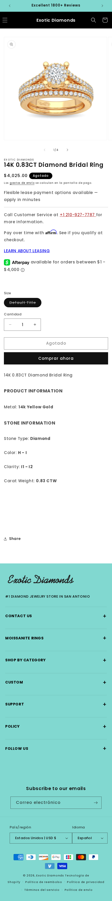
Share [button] (15, 538)
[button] (93, 20)
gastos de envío (22, 183)
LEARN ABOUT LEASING (27, 251)
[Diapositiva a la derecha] (67, 150)
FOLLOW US (56, 748)
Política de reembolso (43, 882)
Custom (56, 682)
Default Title (25, 303)
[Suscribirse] (95, 803)
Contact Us (56, 616)
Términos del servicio (42, 890)
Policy (56, 726)
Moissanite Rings (56, 638)
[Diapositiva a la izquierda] (44, 150)
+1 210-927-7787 (78, 214)
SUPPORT (56, 704)
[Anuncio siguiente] (102, 5)
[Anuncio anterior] (9, 5)
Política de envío (79, 890)
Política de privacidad (85, 882)
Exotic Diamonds (50, 875)
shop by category (56, 660)
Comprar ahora (56, 358)
